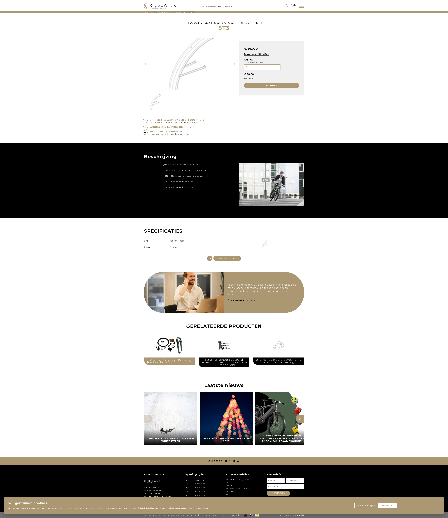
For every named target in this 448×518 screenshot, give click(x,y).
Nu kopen (271, 85)
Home (146, 12)
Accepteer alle (387, 506)
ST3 (153, 12)
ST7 (227, 482)
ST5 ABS (230, 485)
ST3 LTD (230, 491)
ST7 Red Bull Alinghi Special (239, 479)
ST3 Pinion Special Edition (238, 488)
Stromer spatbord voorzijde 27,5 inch (176, 12)
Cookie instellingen (366, 506)
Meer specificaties (256, 54)
